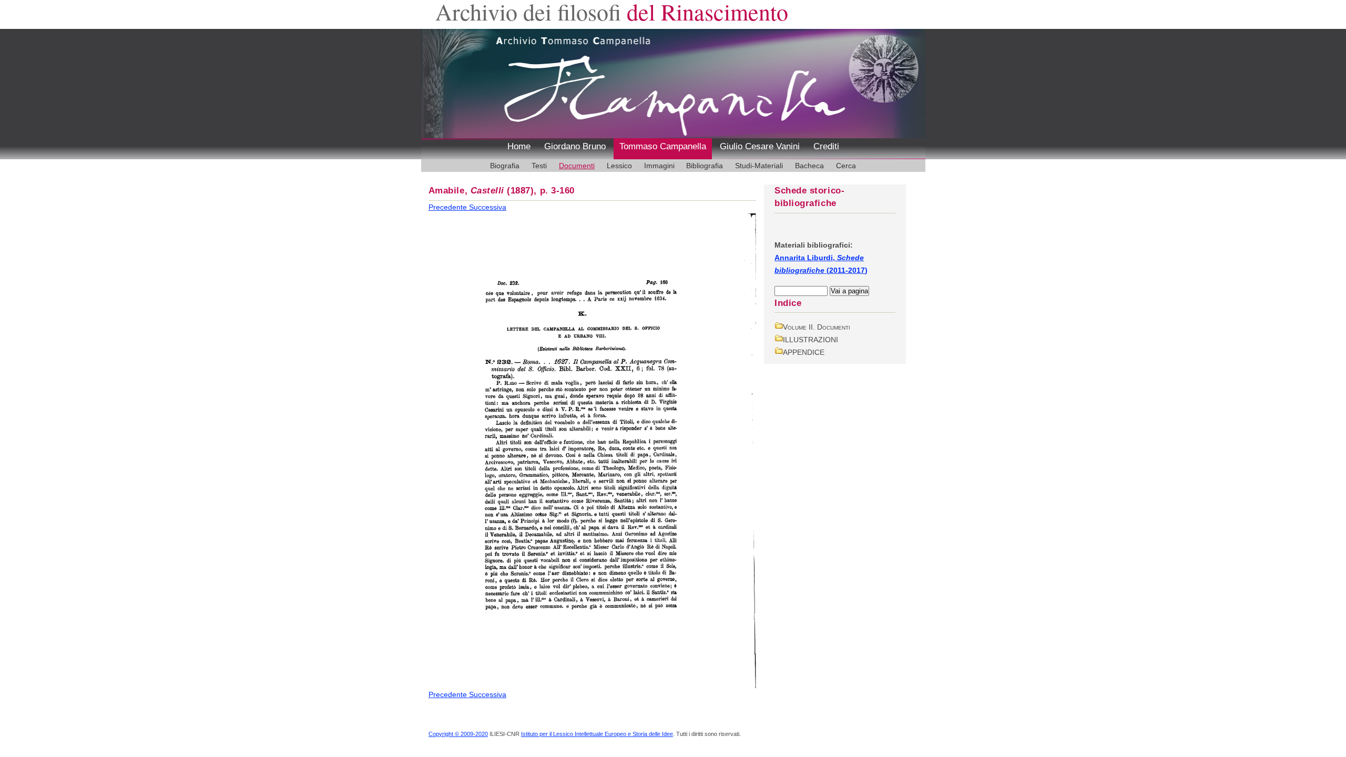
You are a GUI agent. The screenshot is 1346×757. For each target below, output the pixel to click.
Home (519, 146)
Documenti (577, 165)
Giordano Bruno (575, 146)
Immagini (659, 165)
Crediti (826, 146)
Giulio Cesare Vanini (760, 146)
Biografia (504, 165)
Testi (539, 165)
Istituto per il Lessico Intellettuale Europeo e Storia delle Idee (597, 734)
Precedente (449, 207)
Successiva (487, 207)
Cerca (846, 165)
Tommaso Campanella (662, 146)
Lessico (619, 165)
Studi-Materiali (759, 165)
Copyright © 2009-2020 (458, 734)
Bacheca (809, 165)
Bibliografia (704, 165)
